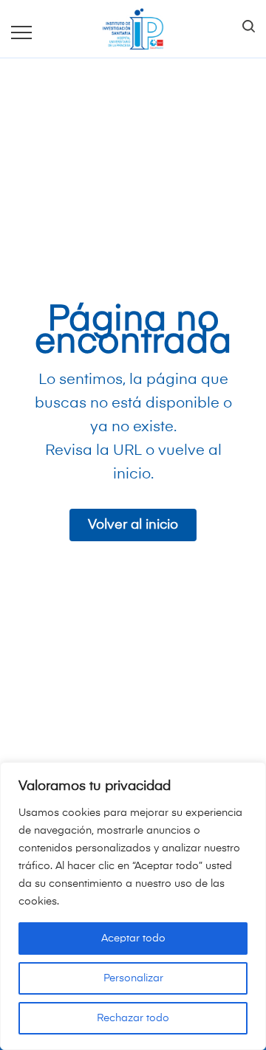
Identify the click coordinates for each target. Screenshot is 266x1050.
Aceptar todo (133, 938)
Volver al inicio (133, 525)
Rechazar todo (133, 1018)
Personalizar (133, 978)
